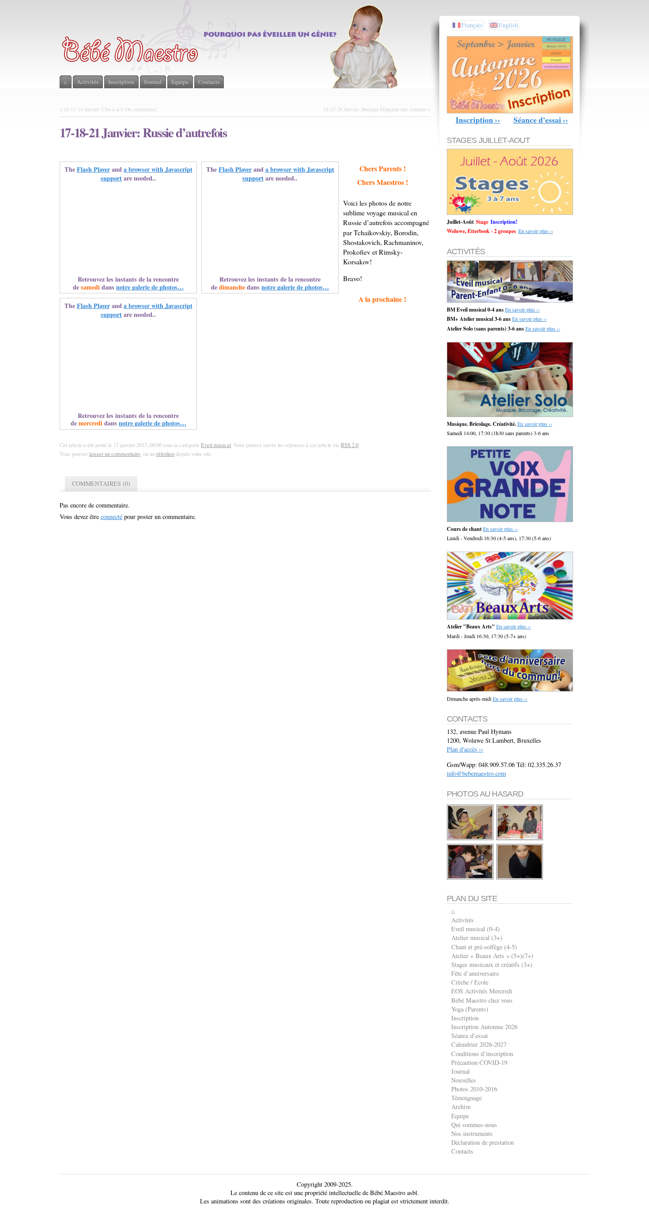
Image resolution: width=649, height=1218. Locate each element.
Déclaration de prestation (482, 1142)
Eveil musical (216, 444)
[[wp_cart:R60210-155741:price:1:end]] (520, 878)
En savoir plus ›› (535, 230)
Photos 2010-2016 (474, 1089)
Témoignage (466, 1098)
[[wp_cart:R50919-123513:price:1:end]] (520, 839)
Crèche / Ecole (469, 982)
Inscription (465, 1018)
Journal (460, 1071)
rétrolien (165, 453)
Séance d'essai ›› (540, 119)
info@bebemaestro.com (476, 773)
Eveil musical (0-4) (475, 929)
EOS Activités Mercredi (481, 991)
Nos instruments (472, 1133)
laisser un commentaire (114, 453)
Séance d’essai (469, 1035)
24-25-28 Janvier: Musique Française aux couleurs (374, 109)
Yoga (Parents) (469, 1009)
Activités (462, 920)
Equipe (460, 1116)
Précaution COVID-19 (479, 1062)
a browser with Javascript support (146, 174)
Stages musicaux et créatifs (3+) (491, 964)
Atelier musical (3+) (476, 937)
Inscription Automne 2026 (484, 1027)
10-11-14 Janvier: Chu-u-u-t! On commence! (110, 109)
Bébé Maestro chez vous (482, 1000)
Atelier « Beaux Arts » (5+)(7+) (492, 955)
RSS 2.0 (349, 444)
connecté (111, 516)
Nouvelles (463, 1080)
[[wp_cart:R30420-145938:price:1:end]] (470, 878)
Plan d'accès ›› (465, 749)
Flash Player (93, 169)
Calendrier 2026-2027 (478, 1044)
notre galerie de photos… (150, 287)
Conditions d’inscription (482, 1053)
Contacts (462, 1151)
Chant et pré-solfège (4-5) (484, 947)
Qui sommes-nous (474, 1124)
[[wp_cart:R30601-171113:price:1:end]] (470, 839)
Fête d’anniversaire (475, 973)
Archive (461, 1106)
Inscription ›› (478, 119)
